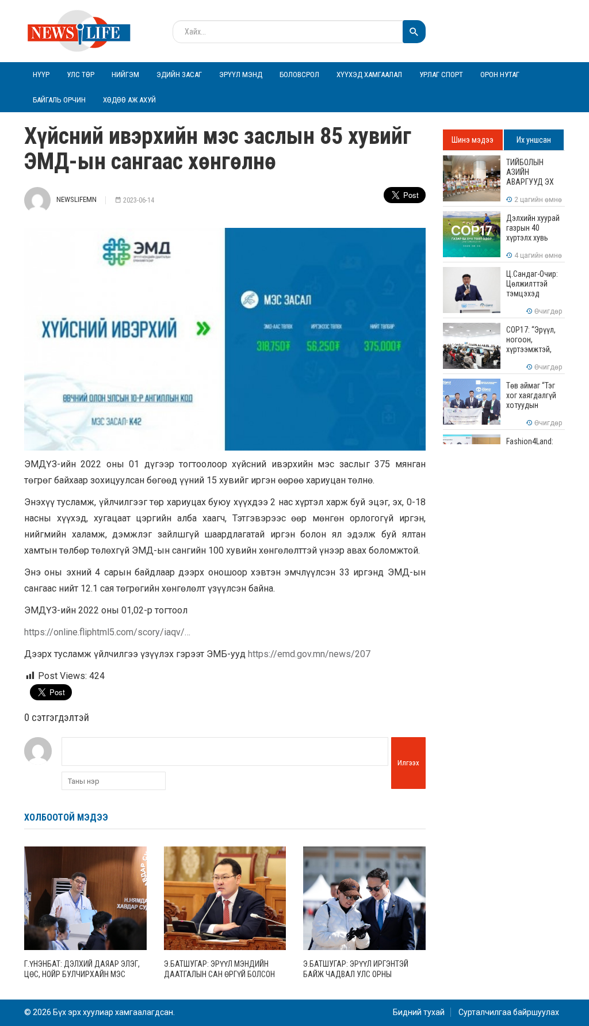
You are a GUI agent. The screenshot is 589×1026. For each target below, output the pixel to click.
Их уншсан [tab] (534, 139)
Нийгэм (125, 74)
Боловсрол (299, 74)
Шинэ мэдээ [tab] (473, 139)
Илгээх (408, 762)
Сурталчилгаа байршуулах (508, 1012)
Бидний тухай (419, 1012)
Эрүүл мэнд (240, 74)
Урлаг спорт (441, 74)
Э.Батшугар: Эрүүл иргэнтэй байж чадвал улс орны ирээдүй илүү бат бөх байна (357, 974)
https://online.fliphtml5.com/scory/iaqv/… (107, 632)
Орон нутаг (499, 74)
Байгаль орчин (59, 100)
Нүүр (41, 74)
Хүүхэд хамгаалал (369, 74)
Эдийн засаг (179, 74)
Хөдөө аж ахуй (129, 100)
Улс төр (80, 74)
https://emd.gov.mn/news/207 (309, 654)
